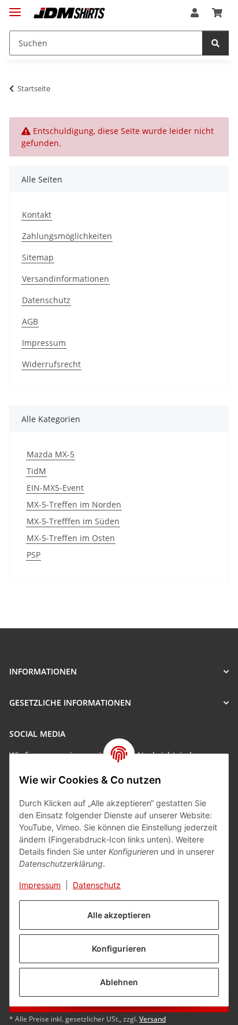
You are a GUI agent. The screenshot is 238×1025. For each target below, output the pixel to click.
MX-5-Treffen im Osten (71, 537)
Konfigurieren (119, 948)
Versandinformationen (65, 278)
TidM (36, 470)
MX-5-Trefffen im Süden (73, 521)
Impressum (40, 885)
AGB (30, 321)
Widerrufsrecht (51, 364)
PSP (33, 554)
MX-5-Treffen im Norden (74, 504)
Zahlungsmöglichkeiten (67, 235)
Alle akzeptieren (119, 915)
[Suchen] (215, 43)
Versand (152, 1019)
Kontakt (36, 214)
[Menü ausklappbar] (15, 7)
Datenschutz (97, 885)
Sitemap (38, 257)
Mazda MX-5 (51, 454)
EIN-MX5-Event (55, 487)
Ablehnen (119, 982)
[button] (194, 12)
